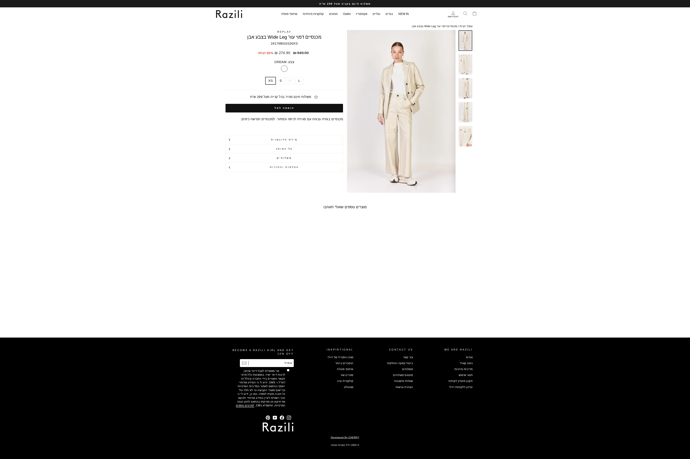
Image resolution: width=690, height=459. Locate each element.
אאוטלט (348, 387)
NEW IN (403, 13)
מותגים (333, 13)
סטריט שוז (347, 375)
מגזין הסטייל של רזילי (340, 357)
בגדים (389, 13)
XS (270, 80)
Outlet (347, 13)
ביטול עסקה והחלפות (400, 363)
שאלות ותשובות (403, 380)
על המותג (284, 148)
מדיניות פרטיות (463, 369)
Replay (284, 31)
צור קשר (408, 357)
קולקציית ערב (345, 380)
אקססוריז (361, 13)
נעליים (376, 13)
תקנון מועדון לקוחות (460, 380)
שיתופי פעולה (289, 13)
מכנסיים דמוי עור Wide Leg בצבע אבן (434, 26)
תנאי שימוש (466, 375)
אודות (469, 357)
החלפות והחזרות (284, 167)
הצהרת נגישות (404, 387)
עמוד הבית (466, 26)
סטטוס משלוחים (403, 375)
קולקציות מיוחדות (313, 13)
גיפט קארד (466, 363)
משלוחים (284, 157)
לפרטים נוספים (245, 405)
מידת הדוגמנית (284, 139)
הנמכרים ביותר (344, 363)
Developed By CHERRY (345, 437)
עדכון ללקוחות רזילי (461, 387)
